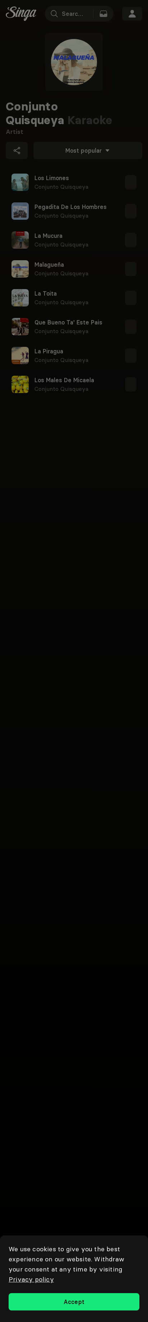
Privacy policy (31, 1279)
